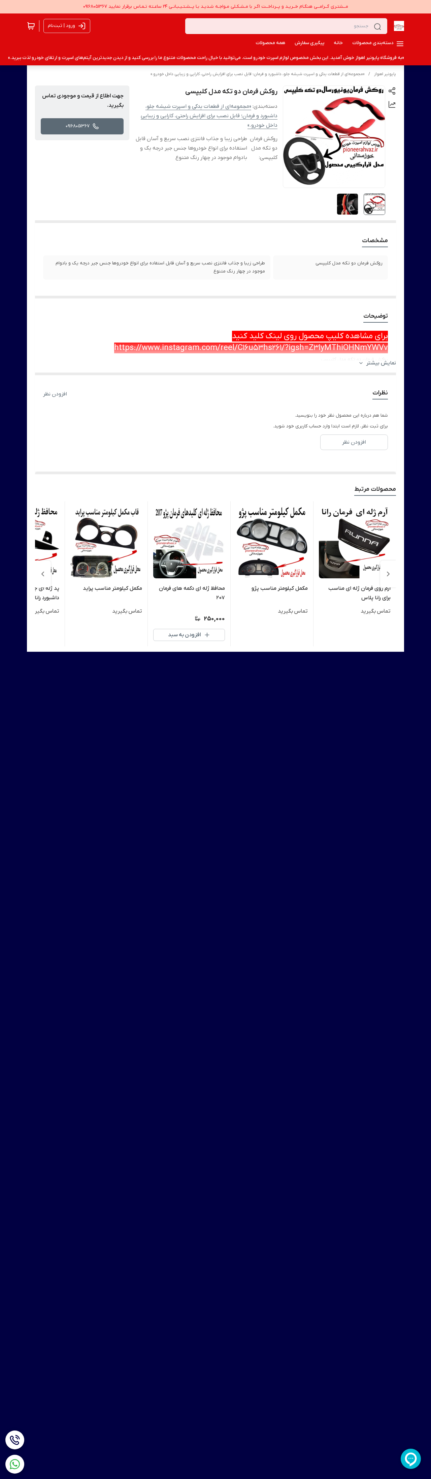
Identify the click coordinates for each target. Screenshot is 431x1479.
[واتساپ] (14, 1464)
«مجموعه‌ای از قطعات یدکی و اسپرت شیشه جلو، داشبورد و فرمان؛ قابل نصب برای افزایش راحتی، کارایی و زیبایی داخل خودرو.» (257, 74)
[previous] (388, 573)
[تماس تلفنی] (14, 1439)
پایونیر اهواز (385, 74)
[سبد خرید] (31, 26)
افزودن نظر (55, 394)
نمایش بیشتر (381, 363)
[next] (43, 573)
